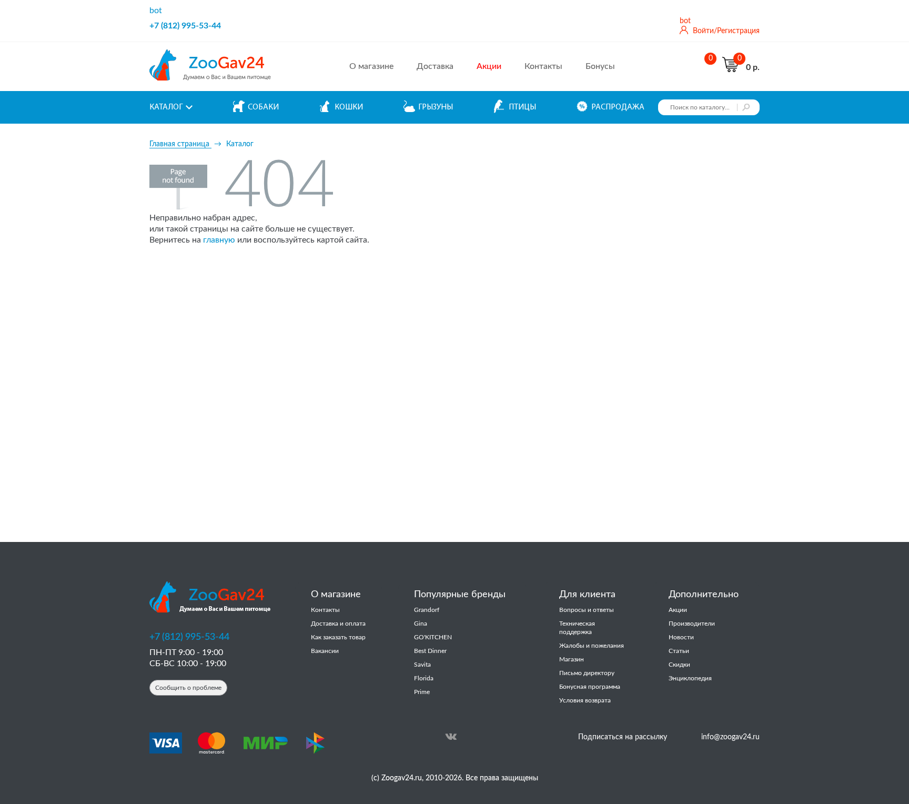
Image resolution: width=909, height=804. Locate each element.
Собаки (263, 107)
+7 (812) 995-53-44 (185, 26)
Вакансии (325, 651)
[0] (707, 67)
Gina (420, 623)
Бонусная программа (589, 687)
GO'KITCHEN (433, 637)
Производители (692, 623)
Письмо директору (586, 673)
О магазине (371, 66)
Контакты (543, 66)
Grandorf (426, 610)
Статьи (679, 651)
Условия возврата (585, 700)
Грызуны (435, 107)
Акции (678, 610)
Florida (423, 678)
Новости (681, 637)
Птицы (522, 107)
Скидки (679, 664)
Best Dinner (430, 651)
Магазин (571, 659)
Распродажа (617, 107)
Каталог (166, 107)
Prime (422, 692)
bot (155, 10)
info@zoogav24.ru (730, 737)
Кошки (349, 107)
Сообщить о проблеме (188, 688)
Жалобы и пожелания (591, 645)
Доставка (435, 66)
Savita (422, 664)
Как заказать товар (338, 637)
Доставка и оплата (338, 623)
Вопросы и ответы (586, 610)
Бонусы (600, 66)
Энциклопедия (690, 678)
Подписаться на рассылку (622, 737)
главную (219, 240)
